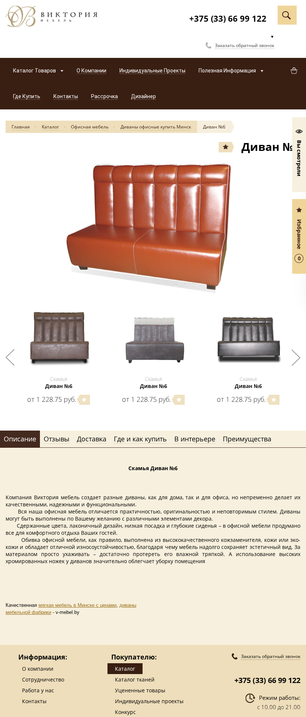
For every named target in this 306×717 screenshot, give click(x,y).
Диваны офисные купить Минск (156, 127)
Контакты (34, 701)
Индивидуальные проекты (149, 701)
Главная (21, 127)
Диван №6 (214, 127)
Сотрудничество (43, 679)
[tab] (20, 439)
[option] (153, 226)
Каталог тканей (134, 679)
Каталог (50, 127)
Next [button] (295, 357)
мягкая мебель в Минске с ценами (77, 605)
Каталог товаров (35, 71)
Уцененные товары (140, 690)
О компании (37, 668)
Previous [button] (10, 357)
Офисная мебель (90, 127)
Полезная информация (228, 71)
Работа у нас (38, 690)
